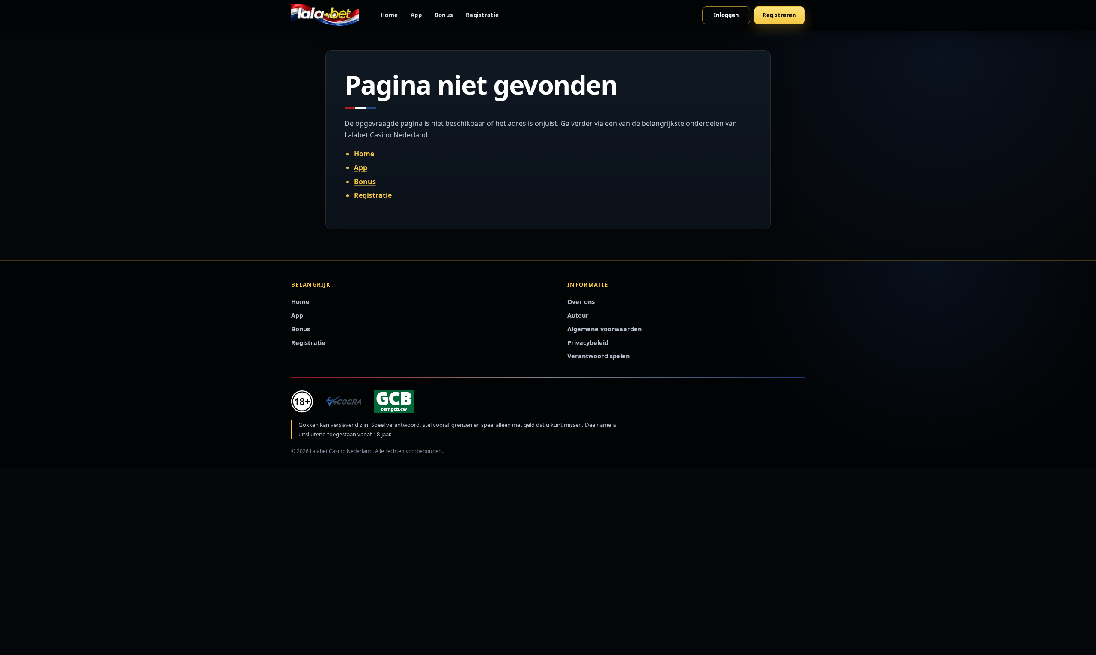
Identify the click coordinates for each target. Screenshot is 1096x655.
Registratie (482, 15)
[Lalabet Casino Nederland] (325, 15)
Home (389, 15)
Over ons (581, 302)
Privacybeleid (587, 343)
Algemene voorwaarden (604, 329)
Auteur (578, 315)
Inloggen (726, 15)
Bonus (444, 15)
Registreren (779, 15)
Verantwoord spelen (598, 356)
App (416, 15)
